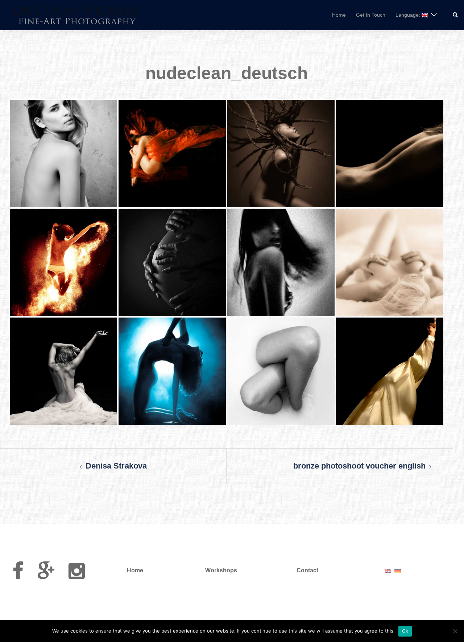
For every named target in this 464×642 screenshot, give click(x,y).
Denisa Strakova (116, 465)
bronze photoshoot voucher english (359, 465)
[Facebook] (18, 575)
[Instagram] (76, 575)
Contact (307, 570)
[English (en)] (388, 570)
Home (339, 15)
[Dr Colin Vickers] (77, 14)
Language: (408, 15)
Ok (405, 631)
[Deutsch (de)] (397, 570)
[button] (456, 15)
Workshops (221, 570)
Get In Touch (370, 15)
